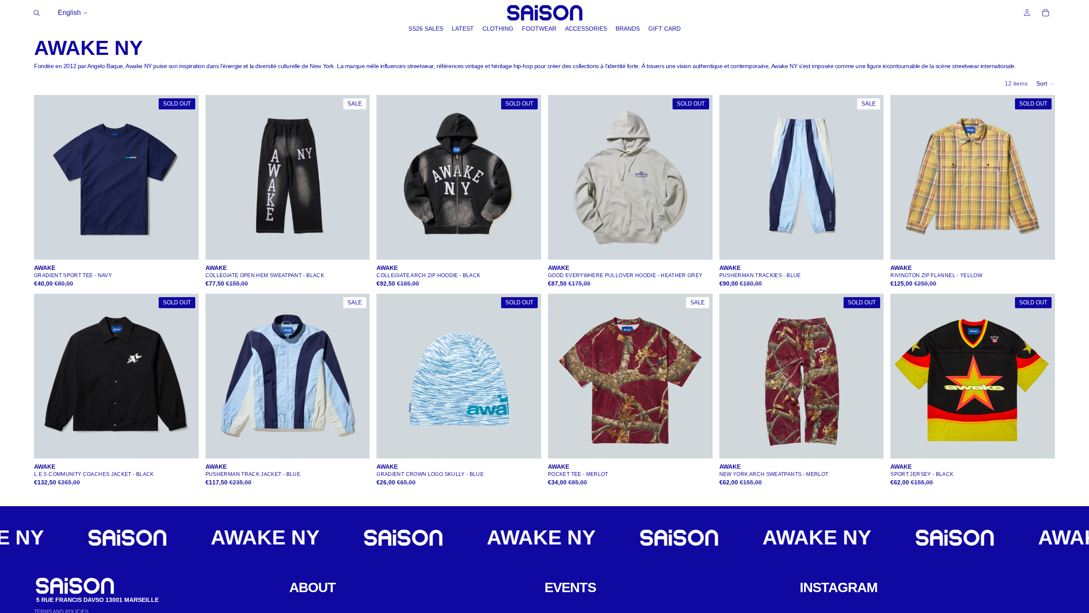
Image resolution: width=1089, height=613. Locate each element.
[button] (1045, 83)
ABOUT (312, 587)
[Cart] (1045, 12)
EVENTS (570, 587)
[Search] (36, 12)
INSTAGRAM (839, 587)
